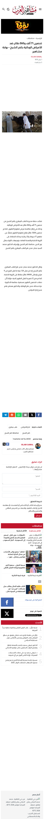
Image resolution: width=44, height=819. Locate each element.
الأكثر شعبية (21, 531)
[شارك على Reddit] (12, 415)
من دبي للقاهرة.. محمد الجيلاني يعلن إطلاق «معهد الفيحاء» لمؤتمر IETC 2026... (15, 802)
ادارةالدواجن (25, 427)
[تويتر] (4, 444)
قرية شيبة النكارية (18, 575)
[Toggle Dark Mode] (8, 9)
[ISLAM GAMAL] (38, 446)
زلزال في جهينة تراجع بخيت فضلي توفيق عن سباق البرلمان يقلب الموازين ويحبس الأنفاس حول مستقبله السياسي (20, 637)
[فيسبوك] (8, 444)
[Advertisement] (22, 88)
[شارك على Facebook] (38, 415)
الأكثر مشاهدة (35, 531)
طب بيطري (13, 427)
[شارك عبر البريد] (25, 415)
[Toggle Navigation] (41, 9)
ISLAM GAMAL (36, 57)
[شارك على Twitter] (32, 415)
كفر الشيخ (26, 433)
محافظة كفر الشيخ (12, 433)
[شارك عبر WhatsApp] (18, 415)
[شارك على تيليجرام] (5, 415)
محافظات (30, 38)
